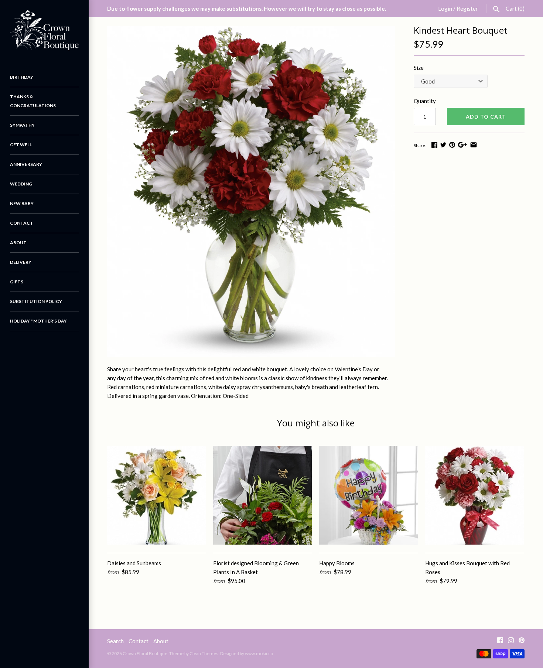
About (18, 242)
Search (115, 641)
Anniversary (26, 164)
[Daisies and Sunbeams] (156, 495)
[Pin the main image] (452, 145)
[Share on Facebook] (434, 145)
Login (445, 8)
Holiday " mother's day (38, 321)
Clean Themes (203, 653)
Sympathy (22, 125)
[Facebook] (500, 641)
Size (419, 67)
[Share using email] (473, 145)
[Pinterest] (522, 641)
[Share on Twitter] (443, 145)
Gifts (16, 281)
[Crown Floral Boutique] (44, 30)
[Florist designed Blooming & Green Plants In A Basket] (262, 495)
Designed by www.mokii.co (246, 653)
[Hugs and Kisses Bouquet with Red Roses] (474, 495)
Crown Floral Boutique (145, 653)
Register (467, 8)
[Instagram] (511, 641)
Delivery (20, 262)
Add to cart (486, 116)
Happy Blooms (337, 563)
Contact (21, 223)
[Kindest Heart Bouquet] (251, 191)
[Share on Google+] (462, 145)
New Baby (22, 203)
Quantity (425, 101)
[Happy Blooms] (368, 495)
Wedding (21, 184)
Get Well (21, 144)
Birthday (21, 77)
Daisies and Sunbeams (134, 563)
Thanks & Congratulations (33, 101)
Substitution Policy (36, 301)
